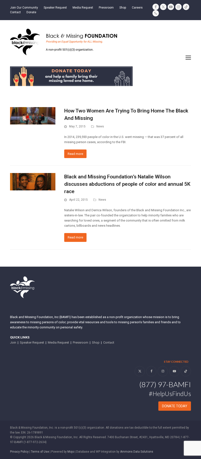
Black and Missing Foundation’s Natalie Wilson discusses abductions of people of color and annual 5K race (127, 184)
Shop (96, 342)
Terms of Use (40, 451)
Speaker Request (32, 342)
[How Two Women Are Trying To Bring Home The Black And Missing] (32, 115)
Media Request (58, 342)
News (100, 126)
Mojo (70, 451)
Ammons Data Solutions (136, 451)
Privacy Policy (19, 451)
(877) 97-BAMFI (165, 384)
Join (13, 342)
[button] (188, 58)
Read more (75, 154)
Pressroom (80, 342)
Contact (108, 342)
